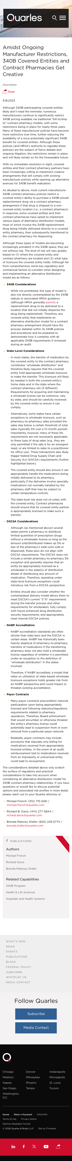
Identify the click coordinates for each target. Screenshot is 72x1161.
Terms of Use (9, 1119)
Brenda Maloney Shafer (21, 868)
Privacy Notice (29, 1119)
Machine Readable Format (16, 1123)
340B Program (16, 885)
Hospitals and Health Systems (25, 898)
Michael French (16, 855)
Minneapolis (57, 1077)
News (10, 946)
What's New (16, 941)
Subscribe (14, 972)
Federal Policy (18, 967)
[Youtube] (46, 1147)
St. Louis (55, 1082)
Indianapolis (57, 1071)
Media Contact (18, 982)
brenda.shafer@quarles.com (25, 825)
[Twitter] (34, 1147)
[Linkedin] (13, 1147)
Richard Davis (15, 862)
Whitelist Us (16, 977)
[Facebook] (23, 1147)
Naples (7, 1082)
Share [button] (11, 91)
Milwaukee (33, 1077)
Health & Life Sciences (20, 892)
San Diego (9, 1088)
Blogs (11, 961)
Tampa (30, 1088)
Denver (30, 1071)
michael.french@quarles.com (25, 805)
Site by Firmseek (47, 1128)
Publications (16, 956)
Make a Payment (23, 1114)
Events (12, 951)
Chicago (8, 1071)
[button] (58, 1147)
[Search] (54, 17)
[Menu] (63, 17)
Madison (8, 1077)
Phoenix (31, 1082)
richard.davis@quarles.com (24, 815)
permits (51, 302)
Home (6, 1114)
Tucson (54, 1088)
